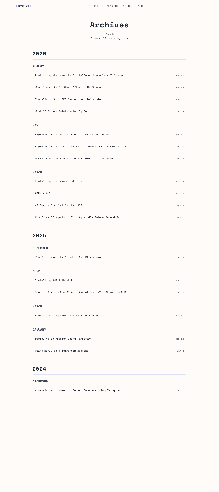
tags (139, 6)
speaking (112, 6)
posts (96, 6)
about (127, 6)
